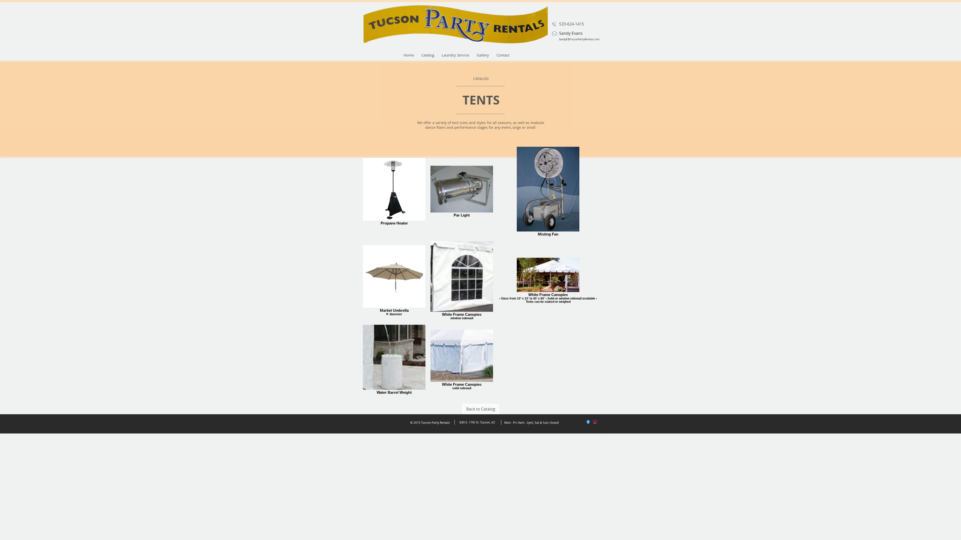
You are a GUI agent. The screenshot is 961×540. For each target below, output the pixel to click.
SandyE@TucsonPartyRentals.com (579, 39)
